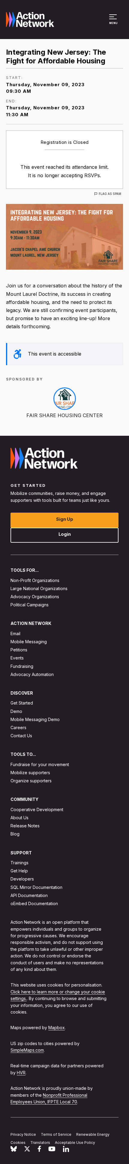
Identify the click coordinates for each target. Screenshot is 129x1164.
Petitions (18, 649)
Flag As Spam (110, 194)
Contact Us (21, 735)
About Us (19, 817)
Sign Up (64, 519)
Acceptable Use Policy (75, 1142)
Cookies (18, 1142)
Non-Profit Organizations (34, 580)
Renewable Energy (93, 1134)
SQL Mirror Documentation (36, 887)
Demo (16, 711)
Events (17, 657)
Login (64, 534)
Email (15, 633)
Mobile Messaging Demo (35, 719)
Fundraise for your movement (39, 764)
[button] (113, 22)
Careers (18, 727)
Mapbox (56, 1027)
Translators (40, 1142)
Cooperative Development (36, 809)
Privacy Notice (23, 1134)
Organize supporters (31, 780)
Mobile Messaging (28, 641)
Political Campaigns (29, 604)
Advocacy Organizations (34, 596)
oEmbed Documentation (34, 903)
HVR (21, 1072)
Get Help (19, 870)
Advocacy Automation (32, 674)
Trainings (19, 862)
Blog (15, 833)
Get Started (21, 702)
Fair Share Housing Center (64, 415)
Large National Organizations (39, 588)
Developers (22, 878)
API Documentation (29, 895)
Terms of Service (56, 1134)
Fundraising (21, 666)
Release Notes (25, 825)
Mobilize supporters (30, 772)
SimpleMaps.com (27, 1050)
